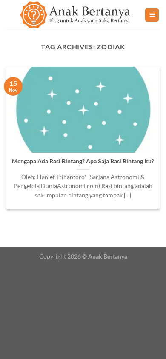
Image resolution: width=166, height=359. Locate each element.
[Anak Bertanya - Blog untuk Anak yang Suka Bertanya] (75, 15)
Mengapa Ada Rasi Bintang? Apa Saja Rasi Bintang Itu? (83, 161)
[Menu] (152, 15)
